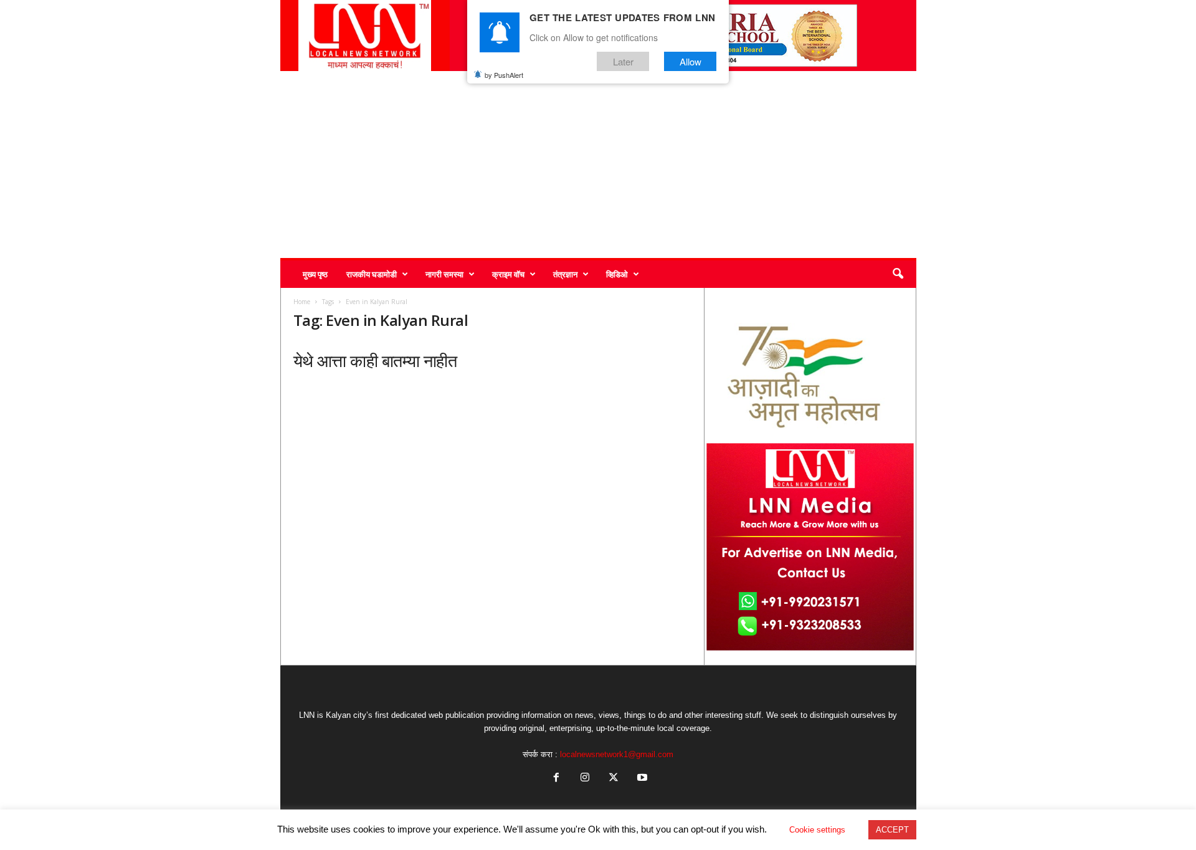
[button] (897, 274)
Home (301, 301)
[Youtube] (641, 778)
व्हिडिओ (617, 274)
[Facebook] (556, 778)
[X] (613, 778)
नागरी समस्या (444, 274)
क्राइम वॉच (508, 274)
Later (623, 61)
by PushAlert (504, 75)
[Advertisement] (598, 164)
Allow (690, 61)
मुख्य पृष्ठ (315, 274)
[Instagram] (585, 778)
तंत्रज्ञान (565, 274)
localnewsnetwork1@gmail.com (616, 754)
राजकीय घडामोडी (371, 274)
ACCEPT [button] (892, 829)
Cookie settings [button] (817, 829)
